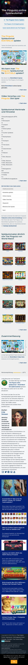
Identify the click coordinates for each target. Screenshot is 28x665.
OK (14, 661)
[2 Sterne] (14, 372)
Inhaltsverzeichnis (8, 189)
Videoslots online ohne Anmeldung (11, 218)
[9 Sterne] (20, 372)
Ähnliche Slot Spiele (9, 207)
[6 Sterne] (18, 372)
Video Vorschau (7, 200)
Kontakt (9, 639)
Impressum (9, 637)
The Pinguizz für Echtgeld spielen (14, 24)
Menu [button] (23, 2)
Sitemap (3, 639)
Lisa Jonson (4, 413)
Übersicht (5, 203)
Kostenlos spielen (8, 192)
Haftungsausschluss (18, 637)
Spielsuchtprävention (5, 648)
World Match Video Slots (17, 357)
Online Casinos (7, 196)
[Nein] (26, 659)
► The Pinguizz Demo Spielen (14, 20)
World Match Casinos (16, 78)
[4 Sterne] (16, 372)
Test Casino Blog (17, 639)
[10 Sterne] (21, 372)
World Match (9, 86)
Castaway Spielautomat (10, 226)
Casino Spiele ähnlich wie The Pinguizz (14, 28)
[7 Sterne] (19, 372)
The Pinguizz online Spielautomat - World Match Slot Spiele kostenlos (17, 385)
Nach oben (23, 90)
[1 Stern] (13, 372)
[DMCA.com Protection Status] (14, 641)
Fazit (4, 210)
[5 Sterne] (17, 372)
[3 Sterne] (15, 372)
